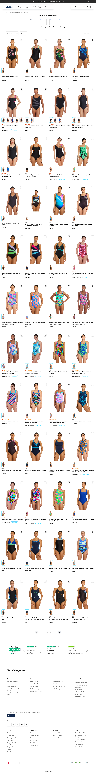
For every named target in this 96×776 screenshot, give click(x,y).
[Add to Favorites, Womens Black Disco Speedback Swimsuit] (92, 138)
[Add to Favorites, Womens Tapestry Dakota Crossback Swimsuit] (45, 138)
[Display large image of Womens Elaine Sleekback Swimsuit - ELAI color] (74, 513)
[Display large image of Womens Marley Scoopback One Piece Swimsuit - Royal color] (8, 169)
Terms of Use (79, 742)
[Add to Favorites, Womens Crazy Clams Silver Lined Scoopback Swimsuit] (21, 286)
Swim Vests (78, 694)
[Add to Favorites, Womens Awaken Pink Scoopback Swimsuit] (92, 236)
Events (32, 738)
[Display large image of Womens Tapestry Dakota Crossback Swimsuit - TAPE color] (27, 169)
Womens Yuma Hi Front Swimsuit (12, 470)
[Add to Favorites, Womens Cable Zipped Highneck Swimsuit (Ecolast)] (92, 89)
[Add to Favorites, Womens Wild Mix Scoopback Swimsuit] (69, 335)
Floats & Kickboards (81, 682)
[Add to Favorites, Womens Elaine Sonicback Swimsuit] (92, 532)
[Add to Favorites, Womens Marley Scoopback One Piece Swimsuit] (21, 138)
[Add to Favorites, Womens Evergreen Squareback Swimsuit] (69, 236)
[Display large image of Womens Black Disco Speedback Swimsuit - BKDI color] (74, 169)
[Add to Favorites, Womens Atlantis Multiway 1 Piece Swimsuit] (69, 433)
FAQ (8, 733)
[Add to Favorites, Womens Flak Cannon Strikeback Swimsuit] (45, 40)
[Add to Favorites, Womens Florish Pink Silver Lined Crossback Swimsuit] (45, 482)
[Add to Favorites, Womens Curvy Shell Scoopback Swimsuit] (45, 286)
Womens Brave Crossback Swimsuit (12, 519)
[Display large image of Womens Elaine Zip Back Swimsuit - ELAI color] (51, 562)
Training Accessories (81, 685)
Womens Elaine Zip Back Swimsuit (59, 568)
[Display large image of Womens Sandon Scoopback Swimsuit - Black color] (27, 120)
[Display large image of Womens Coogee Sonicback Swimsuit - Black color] (3, 218)
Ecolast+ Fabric (57, 738)
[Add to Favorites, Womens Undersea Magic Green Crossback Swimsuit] (69, 482)
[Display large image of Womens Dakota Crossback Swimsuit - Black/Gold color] (8, 120)
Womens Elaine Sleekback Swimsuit (83, 519)
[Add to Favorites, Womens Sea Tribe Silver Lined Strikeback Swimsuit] (45, 384)
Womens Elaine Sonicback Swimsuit (83, 568)
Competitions (34, 745)
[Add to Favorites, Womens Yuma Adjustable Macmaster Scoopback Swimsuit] (69, 581)
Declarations (79, 744)
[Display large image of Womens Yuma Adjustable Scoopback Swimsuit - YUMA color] (74, 612)
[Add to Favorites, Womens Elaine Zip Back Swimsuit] (69, 532)
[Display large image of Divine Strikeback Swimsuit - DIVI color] (3, 415)
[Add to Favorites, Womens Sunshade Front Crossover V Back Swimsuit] (69, 138)
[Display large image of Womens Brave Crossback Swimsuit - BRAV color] (3, 513)
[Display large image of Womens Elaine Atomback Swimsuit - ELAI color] (3, 612)
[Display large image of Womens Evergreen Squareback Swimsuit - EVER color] (51, 267)
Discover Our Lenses (36, 691)
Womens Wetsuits (58, 681)
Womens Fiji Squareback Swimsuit (35, 470)
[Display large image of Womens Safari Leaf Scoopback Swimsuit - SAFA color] (74, 218)
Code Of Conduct (80, 747)
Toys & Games (79, 691)
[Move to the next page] (59, 632)
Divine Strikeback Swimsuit (10, 421)
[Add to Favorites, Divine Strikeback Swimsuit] (21, 384)
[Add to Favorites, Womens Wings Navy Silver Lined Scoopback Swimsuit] (92, 335)
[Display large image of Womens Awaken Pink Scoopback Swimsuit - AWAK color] (74, 267)
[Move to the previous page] (36, 632)
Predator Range (35, 689)
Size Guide (10, 740)
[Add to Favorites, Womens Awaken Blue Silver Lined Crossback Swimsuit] (92, 433)
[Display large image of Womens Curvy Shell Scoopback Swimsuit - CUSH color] (27, 316)
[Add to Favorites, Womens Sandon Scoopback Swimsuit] (45, 89)
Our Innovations (35, 733)
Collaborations (34, 735)
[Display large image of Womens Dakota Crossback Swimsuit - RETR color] (17, 120)
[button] (89, 1)
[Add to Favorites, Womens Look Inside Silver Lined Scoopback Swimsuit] (69, 286)
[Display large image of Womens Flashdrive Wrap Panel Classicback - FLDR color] (27, 267)
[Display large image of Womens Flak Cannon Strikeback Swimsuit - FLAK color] (27, 70)
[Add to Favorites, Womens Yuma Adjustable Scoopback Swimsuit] (92, 581)
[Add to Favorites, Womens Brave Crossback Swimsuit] (21, 482)
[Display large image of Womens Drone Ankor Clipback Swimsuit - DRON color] (27, 562)
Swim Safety (56, 689)
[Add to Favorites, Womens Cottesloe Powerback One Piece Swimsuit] (69, 89)
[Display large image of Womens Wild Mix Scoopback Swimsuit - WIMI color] (51, 366)
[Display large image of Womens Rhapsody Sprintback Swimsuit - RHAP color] (51, 70)
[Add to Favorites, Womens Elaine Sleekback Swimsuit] (92, 482)
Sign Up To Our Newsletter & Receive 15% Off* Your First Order (48, 1)
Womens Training (12, 684)
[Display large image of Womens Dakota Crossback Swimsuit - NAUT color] (12, 120)
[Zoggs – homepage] (9, 7)
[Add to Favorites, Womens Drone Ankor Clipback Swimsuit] (45, 532)
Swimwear (13, 12)
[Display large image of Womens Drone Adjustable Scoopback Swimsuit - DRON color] (74, 70)
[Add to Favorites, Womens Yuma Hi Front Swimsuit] (21, 433)
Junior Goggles (34, 684)
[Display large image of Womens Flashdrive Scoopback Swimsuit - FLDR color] (51, 218)
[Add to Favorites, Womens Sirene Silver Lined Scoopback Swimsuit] (45, 335)
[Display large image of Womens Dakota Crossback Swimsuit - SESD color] (21, 120)
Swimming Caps (80, 696)
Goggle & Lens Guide (13, 747)
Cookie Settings (80, 739)
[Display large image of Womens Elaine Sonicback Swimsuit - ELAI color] (74, 562)
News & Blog (33, 740)
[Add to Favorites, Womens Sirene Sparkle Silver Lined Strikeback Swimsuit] (69, 384)
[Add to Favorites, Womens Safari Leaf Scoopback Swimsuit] (92, 187)
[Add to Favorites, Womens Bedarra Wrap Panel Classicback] (21, 236)
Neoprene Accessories (59, 686)
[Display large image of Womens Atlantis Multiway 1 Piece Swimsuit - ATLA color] (51, 464)
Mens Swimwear (12, 686)
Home (7, 12)
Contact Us (10, 735)
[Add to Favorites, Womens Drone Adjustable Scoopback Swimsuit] (92, 40)
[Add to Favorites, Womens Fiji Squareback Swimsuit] (45, 433)
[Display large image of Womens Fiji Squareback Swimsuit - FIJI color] (27, 464)
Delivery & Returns (12, 738)
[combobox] (12, 33)
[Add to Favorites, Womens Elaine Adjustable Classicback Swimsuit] (45, 187)
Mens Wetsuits (57, 684)
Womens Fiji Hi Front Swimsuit (81, 421)
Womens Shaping (12, 681)
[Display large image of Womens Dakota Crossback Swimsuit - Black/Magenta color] (3, 120)
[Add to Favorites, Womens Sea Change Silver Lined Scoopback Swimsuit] (21, 335)
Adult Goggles (34, 681)
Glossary (9, 749)
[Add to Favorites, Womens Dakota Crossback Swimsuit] (21, 89)
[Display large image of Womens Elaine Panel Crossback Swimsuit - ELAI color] (3, 562)
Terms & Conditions (81, 733)
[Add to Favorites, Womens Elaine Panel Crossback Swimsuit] (21, 532)
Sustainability (57, 733)
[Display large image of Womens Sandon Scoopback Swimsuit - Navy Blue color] (32, 120)
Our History (33, 743)
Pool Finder (10, 752)
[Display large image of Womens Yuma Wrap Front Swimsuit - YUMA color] (3, 70)
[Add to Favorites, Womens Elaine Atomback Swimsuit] (21, 581)
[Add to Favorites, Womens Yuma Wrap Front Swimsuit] (21, 40)
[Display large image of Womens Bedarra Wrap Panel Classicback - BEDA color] (3, 267)
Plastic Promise (57, 735)
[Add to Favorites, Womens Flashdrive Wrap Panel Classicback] (45, 236)
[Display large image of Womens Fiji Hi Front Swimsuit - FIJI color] (74, 415)
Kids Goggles (34, 686)
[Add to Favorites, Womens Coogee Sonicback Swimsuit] (21, 187)
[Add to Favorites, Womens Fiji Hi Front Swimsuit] (92, 384)
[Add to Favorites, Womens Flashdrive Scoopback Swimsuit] (69, 187)
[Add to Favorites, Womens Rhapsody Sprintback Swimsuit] (69, 40)
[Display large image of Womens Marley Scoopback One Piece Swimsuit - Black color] (3, 169)
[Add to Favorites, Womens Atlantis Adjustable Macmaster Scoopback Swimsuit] (45, 581)
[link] (9, 724)
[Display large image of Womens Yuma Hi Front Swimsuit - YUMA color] (3, 464)
